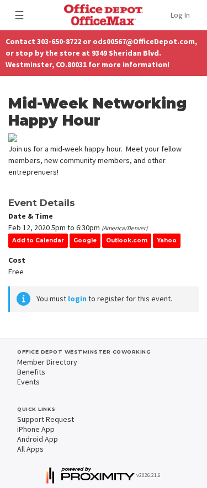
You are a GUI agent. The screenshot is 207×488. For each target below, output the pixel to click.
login (77, 298)
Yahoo (167, 240)
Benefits (31, 372)
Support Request (45, 419)
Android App (37, 439)
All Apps (30, 449)
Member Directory (47, 362)
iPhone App (36, 429)
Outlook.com (126, 240)
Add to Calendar (38, 240)
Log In (180, 15)
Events (28, 382)
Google (85, 240)
